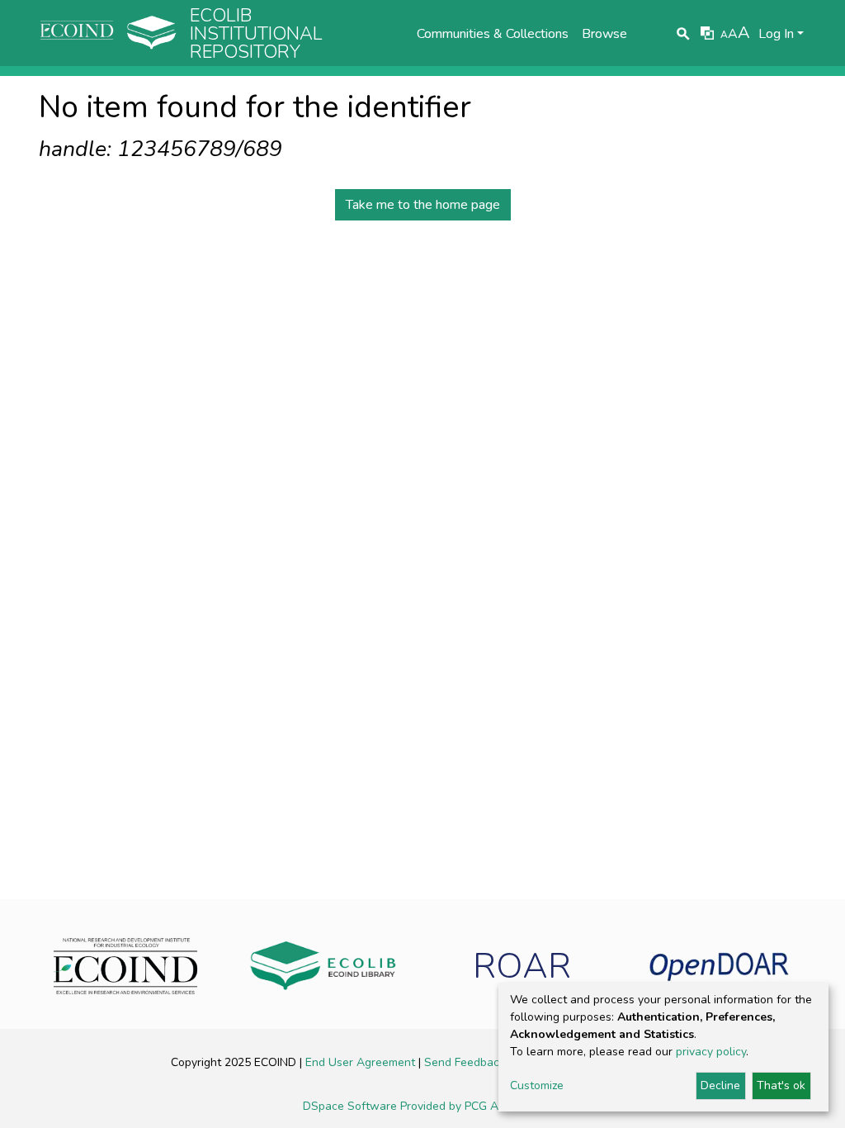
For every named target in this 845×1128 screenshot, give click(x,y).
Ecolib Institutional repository (256, 34)
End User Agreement (361, 1062)
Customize (537, 1085)
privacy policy (711, 1051)
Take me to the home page (423, 205)
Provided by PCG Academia (471, 1106)
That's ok (781, 1085)
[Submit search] (683, 34)
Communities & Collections (493, 34)
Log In (776, 34)
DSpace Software (351, 1106)
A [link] (724, 34)
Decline (720, 1085)
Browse (604, 34)
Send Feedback (466, 1062)
